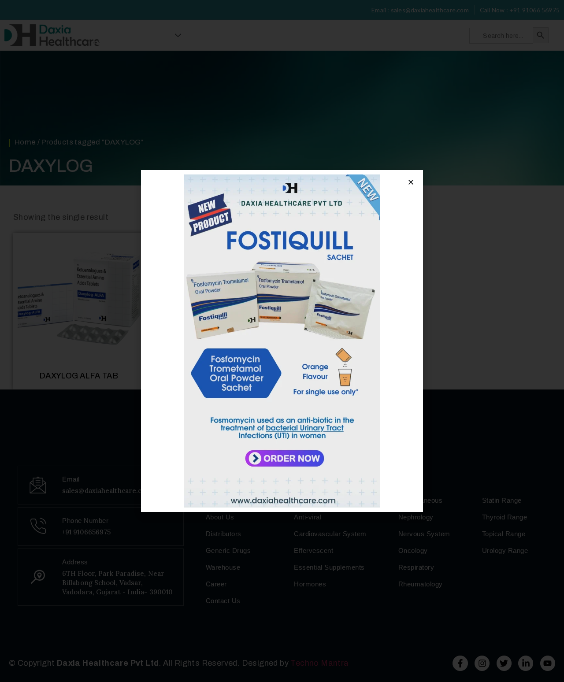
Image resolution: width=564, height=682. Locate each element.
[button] (411, 182)
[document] (282, 341)
